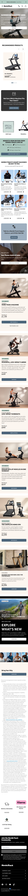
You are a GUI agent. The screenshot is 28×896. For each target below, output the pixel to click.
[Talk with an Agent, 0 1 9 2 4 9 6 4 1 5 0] (19, 6)
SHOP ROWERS (14, 488)
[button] (2, 6)
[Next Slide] (26, 2)
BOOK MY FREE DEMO (14, 108)
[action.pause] (25, 271)
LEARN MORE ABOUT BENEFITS (14, 153)
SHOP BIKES (14, 379)
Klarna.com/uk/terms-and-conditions (14, 719)
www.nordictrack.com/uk (12, 761)
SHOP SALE (14, 27)
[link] (8, 6)
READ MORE (6, 812)
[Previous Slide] (2, 2)
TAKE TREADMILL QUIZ (14, 325)
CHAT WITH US (14, 237)
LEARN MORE (14, 589)
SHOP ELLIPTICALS (14, 432)
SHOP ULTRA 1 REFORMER (14, 262)
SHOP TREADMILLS (14, 31)
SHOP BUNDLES (14, 540)
